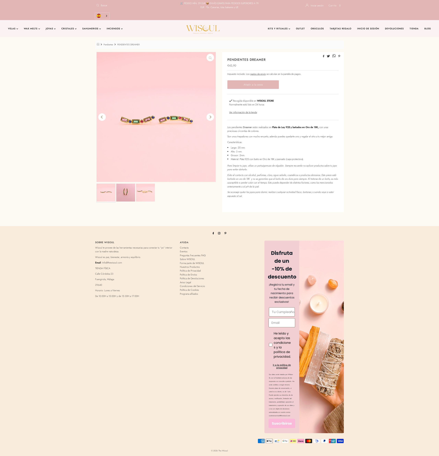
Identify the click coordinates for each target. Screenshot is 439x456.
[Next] (210, 117)
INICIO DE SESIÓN (368, 28)
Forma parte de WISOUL (192, 263)
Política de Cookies (189, 290)
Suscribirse (282, 423)
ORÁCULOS (317, 28)
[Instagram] (219, 233)
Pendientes (108, 44)
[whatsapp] (334, 56)
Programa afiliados (189, 294)
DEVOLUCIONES (394, 28)
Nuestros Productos (190, 267)
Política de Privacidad (190, 270)
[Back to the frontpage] (98, 45)
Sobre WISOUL (187, 259)
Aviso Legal (185, 282)
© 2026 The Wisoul (219, 450)
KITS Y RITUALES (278, 28)
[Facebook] (213, 233)
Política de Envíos (188, 274)
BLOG (427, 28)
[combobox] (102, 16)
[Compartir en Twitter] (329, 56)
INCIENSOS (114, 28)
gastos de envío (258, 74)
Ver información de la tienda (243, 112)
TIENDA (414, 28)
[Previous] (102, 117)
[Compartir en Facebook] (324, 56)
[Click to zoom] (210, 57)
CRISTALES (68, 28)
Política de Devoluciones (192, 278)
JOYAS (50, 28)
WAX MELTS (31, 28)
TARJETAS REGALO (340, 28)
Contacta (184, 247)
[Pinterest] (225, 233)
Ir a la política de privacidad (282, 366)
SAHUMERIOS (90, 28)
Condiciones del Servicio (192, 286)
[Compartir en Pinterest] (339, 56)
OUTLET (300, 28)
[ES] (102, 16)
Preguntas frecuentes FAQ (193, 255)
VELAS (12, 28)
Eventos (183, 251)
